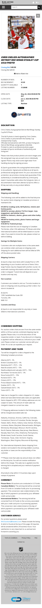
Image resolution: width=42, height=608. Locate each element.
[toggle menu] (3, 7)
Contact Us (21, 542)
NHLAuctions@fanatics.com (11, 522)
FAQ (36, 538)
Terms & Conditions (11, 538)
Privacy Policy (26, 538)
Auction (24, 103)
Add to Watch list (22, 74)
